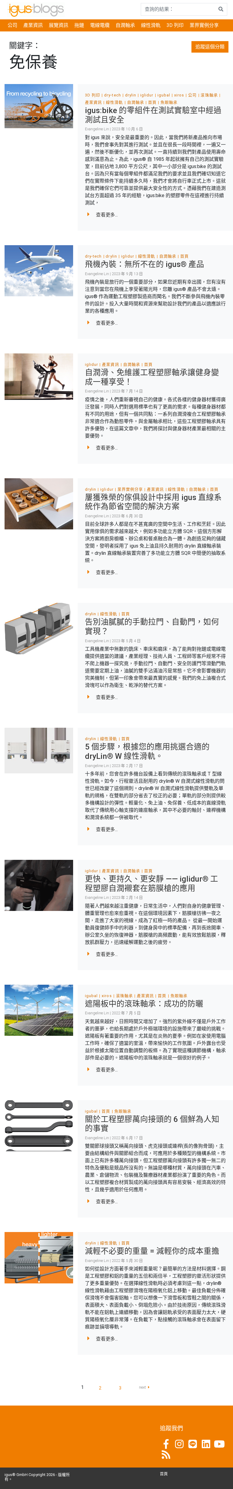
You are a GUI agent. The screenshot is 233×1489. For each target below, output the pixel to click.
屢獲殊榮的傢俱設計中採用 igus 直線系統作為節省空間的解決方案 (153, 502)
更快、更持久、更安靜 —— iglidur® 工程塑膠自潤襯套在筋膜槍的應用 (151, 883)
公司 (12, 25)
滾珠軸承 (209, 95)
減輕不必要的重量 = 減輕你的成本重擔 (152, 1251)
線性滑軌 (150, 25)
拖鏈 (79, 25)
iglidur (146, 95)
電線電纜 (100, 25)
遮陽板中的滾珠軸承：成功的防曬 (144, 1003)
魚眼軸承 (168, 102)
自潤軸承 (125, 25)
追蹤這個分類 (210, 47)
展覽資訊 (58, 25)
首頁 (152, 102)
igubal (163, 95)
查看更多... (107, 215)
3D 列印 (175, 25)
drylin (130, 95)
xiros (179, 95)
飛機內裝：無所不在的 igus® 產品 (144, 264)
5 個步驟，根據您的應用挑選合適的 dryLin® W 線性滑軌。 (147, 751)
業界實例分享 (204, 25)
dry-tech (112, 95)
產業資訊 (33, 25)
